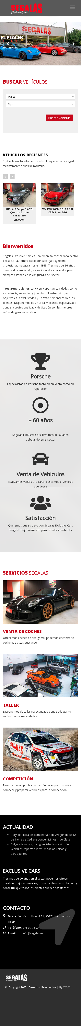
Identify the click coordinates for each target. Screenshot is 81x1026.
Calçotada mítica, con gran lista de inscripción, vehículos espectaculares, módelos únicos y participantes (40, 848)
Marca (12, 96)
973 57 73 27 (31, 927)
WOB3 (67, 987)
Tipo (10, 104)
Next (12, 176)
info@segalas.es (33, 933)
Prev (5, 176)
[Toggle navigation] (72, 7)
